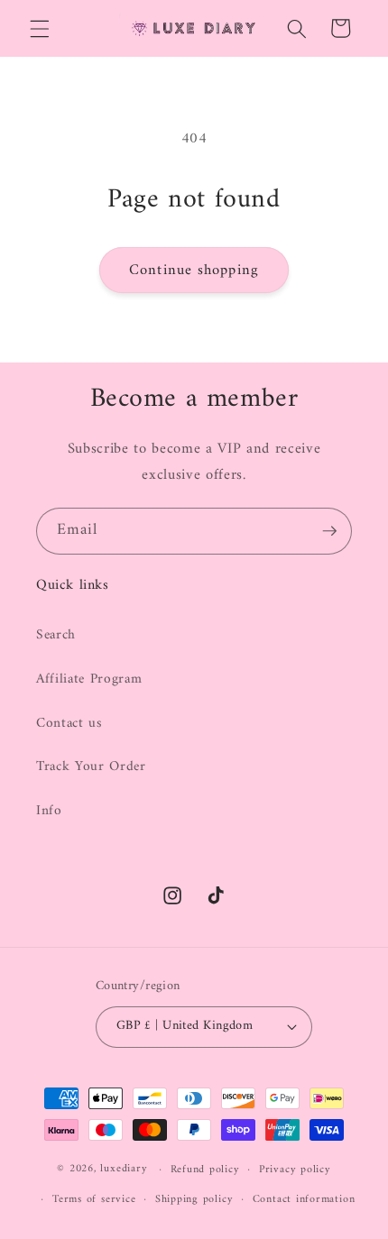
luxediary (123, 1169)
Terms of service (93, 1199)
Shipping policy (194, 1199)
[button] (39, 28)
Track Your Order (91, 767)
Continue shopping (194, 270)
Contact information (304, 1199)
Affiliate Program (89, 679)
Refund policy (205, 1169)
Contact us (69, 723)
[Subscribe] (329, 531)
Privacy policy (295, 1169)
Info (49, 811)
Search (56, 635)
